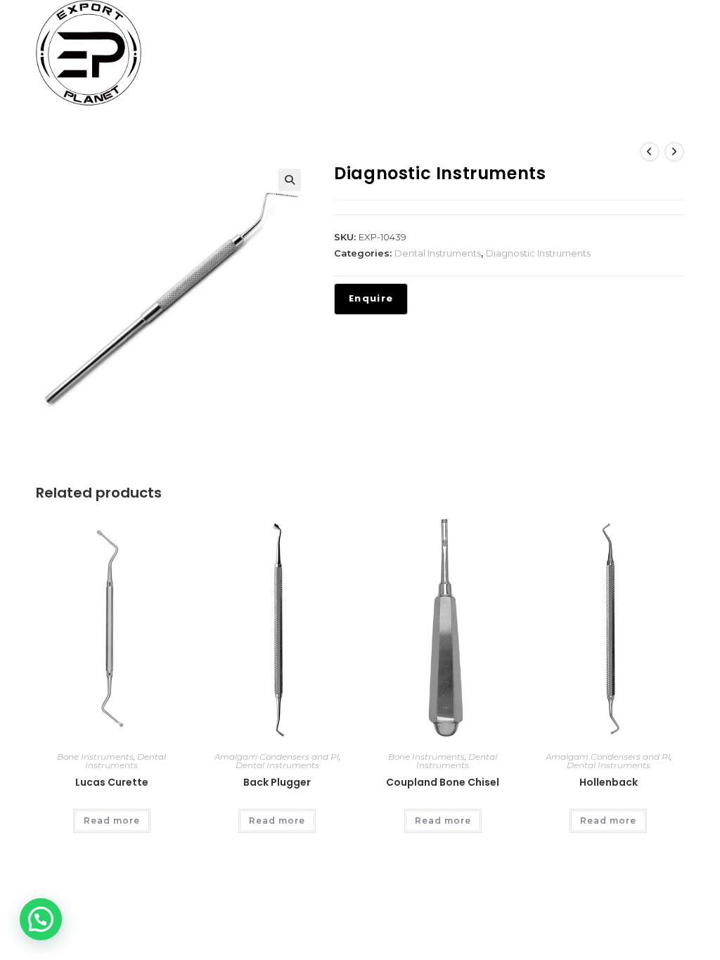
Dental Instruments (437, 253)
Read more (112, 820)
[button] (289, 180)
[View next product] (674, 152)
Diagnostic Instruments (538, 253)
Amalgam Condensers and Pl (276, 756)
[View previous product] (650, 152)
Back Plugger (277, 782)
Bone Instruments (95, 756)
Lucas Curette (111, 782)
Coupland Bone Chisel (442, 782)
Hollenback (608, 782)
